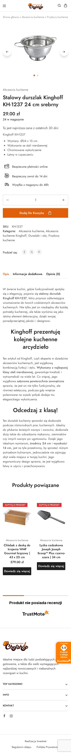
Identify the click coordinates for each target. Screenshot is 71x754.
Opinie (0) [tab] (53, 274)
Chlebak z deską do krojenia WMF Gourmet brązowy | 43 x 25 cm (17, 551)
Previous (7, 52)
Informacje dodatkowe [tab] (27, 274)
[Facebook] (4, 716)
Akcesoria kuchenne (33, 17)
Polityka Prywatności (48, 747)
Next (64, 52)
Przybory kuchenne (57, 17)
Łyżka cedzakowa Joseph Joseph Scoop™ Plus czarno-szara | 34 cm (51, 551)
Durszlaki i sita (37, 235)
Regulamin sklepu (21, 747)
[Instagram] (11, 716)
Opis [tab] (6, 274)
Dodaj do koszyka (32, 213)
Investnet (41, 741)
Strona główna (11, 17)
